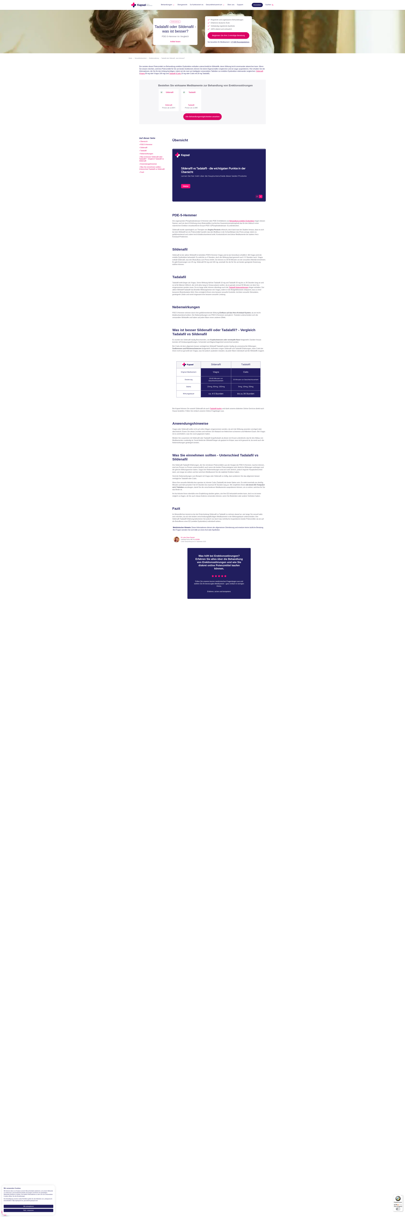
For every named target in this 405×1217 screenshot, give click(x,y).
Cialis (178, 73)
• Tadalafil (143, 151)
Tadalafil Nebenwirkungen (238, 287)
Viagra (142, 73)
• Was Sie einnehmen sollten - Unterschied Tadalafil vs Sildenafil (152, 168)
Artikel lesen (175, 42)
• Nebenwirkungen (146, 154)
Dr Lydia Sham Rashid (187, 537)
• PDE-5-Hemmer (145, 144)
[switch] (398, 1209)
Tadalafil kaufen (216, 408)
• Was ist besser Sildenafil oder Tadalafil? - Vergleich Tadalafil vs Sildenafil (151, 159)
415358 (197, 539)
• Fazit (141, 172)
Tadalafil (172, 73)
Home (130, 58)
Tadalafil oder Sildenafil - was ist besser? (173, 58)
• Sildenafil (143, 148)
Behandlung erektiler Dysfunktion (242, 221)
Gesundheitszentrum (141, 58)
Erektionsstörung (175, 21)
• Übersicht (143, 141)
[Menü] (401, 1196)
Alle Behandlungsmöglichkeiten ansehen (202, 117)
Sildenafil (259, 71)
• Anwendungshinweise (148, 164)
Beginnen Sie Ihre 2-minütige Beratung (228, 35)
